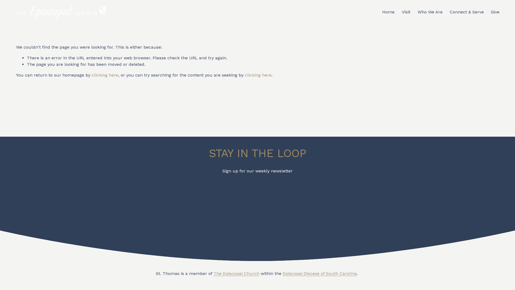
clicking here (105, 75)
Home (388, 12)
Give (495, 12)
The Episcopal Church (236, 273)
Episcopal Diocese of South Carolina (320, 273)
